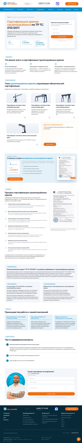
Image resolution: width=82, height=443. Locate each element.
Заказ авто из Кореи (66, 417)
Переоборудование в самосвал (30, 424)
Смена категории (27, 417)
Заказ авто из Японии (66, 415)
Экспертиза (20, 9)
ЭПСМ (62, 426)
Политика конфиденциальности (10, 432)
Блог (5, 417)
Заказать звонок (72, 3)
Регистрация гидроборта (29, 422)
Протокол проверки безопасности (50, 419)
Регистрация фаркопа (28, 419)
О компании (60, 9)
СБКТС (63, 422)
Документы (30, 9)
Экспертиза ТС (46, 413)
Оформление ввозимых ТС (68, 413)
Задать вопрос (50, 144)
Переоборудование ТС (29, 413)
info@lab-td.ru (39, 409)
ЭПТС (62, 419)
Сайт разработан (70, 433)
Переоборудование (8, 9)
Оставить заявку (62, 36)
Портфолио (68, 9)
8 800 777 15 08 (44, 3)
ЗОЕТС (63, 424)
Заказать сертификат (15, 179)
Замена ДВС (26, 415)
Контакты (76, 9)
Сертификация (40, 9)
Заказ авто (50, 9)
